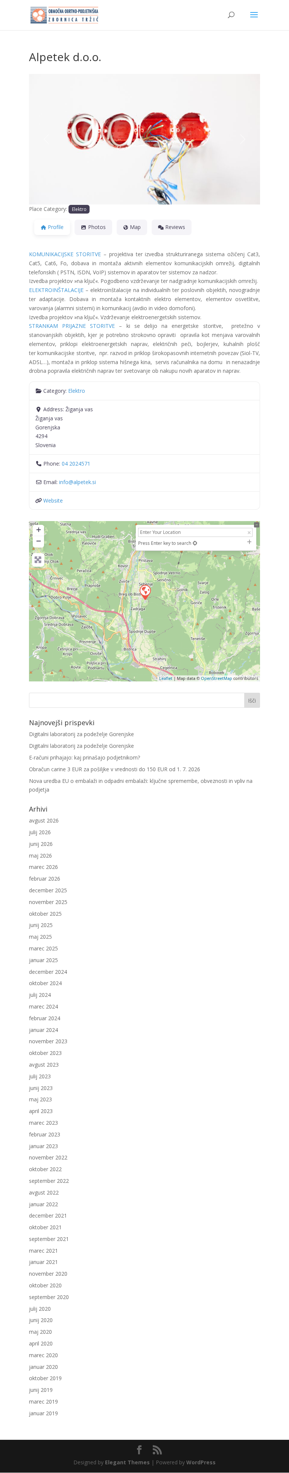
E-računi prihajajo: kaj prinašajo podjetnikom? (84, 757)
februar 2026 (44, 878)
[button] (46, 139)
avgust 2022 (44, 1192)
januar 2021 (43, 1261)
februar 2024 (44, 1018)
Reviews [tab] (175, 227)
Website (53, 500)
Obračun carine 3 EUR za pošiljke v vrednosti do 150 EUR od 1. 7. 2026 (114, 769)
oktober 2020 (45, 1285)
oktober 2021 (45, 1227)
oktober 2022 (45, 1169)
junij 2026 (41, 843)
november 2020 (48, 1273)
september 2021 (49, 1238)
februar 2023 (44, 1134)
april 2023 (41, 1111)
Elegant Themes (127, 1462)
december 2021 (48, 1215)
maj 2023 (40, 1099)
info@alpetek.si (77, 482)
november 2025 (48, 902)
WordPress (201, 1462)
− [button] (38, 541)
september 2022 (49, 1180)
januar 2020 (43, 1366)
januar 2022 (43, 1204)
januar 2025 (43, 960)
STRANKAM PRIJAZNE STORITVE (72, 325)
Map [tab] (135, 227)
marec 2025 (43, 948)
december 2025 (48, 890)
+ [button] (38, 529)
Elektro (79, 209)
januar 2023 (43, 1146)
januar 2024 (43, 1029)
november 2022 (48, 1157)
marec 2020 (43, 1355)
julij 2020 (40, 1308)
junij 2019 (41, 1389)
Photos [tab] (97, 227)
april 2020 (41, 1343)
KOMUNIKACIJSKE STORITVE (65, 254)
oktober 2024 (45, 983)
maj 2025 (40, 936)
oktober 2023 (45, 1052)
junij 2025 (41, 925)
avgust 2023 (44, 1064)
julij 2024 (40, 994)
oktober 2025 (45, 913)
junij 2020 (41, 1320)
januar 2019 (43, 1413)
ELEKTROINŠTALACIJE (56, 290)
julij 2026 (40, 832)
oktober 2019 (45, 1378)
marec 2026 (43, 866)
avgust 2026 (44, 820)
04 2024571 (76, 463)
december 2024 (48, 971)
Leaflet (165, 678)
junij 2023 (41, 1088)
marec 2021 (43, 1250)
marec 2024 (43, 1006)
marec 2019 (43, 1401)
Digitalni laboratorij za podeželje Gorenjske (81, 734)
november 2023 (48, 1041)
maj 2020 (40, 1331)
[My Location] (195, 543)
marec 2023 (43, 1122)
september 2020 (49, 1297)
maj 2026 (40, 855)
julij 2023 (40, 1076)
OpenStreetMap (216, 678)
